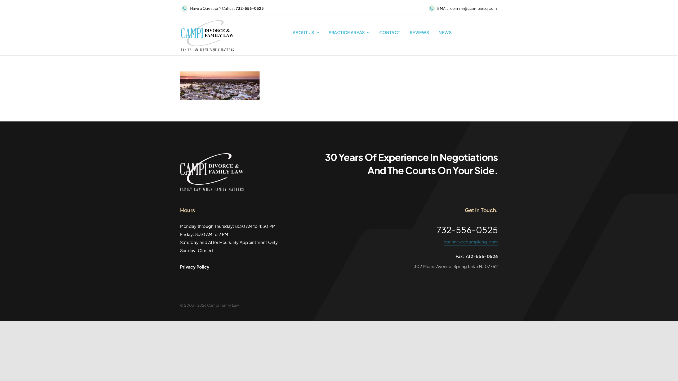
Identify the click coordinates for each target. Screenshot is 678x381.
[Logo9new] (207, 22)
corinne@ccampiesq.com (471, 241)
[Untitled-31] (212, 155)
